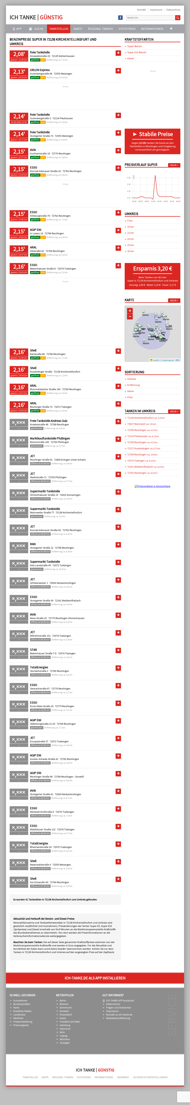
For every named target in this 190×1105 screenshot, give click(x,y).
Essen (63, 1018)
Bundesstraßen (21, 1004)
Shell (33, 350)
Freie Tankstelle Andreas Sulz (48, 421)
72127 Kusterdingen (143, 448)
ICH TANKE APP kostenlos (120, 1000)
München (65, 1039)
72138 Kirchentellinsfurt (67, 371)
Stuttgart (65, 1043)
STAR (33, 650)
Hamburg (65, 1025)
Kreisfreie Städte (22, 1011)
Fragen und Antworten (118, 1007)
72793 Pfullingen (60, 442)
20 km (130, 239)
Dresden (64, 1011)
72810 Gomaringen (70, 495)
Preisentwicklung (22, 1021)
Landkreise (19, 1014)
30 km (130, 251)
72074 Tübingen (67, 653)
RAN (33, 544)
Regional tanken (100, 29)
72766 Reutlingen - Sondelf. (69, 776)
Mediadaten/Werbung (118, 1018)
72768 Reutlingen (59, 424)
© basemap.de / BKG (170, 359)
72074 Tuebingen (66, 268)
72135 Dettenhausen (63, 56)
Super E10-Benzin (136, 52)
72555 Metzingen (63, 73)
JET (32, 456)
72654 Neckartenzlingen (63, 583)
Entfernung (133, 385)
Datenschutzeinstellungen (150, 1077)
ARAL (33, 247)
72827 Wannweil (141, 424)
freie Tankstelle (40, 52)
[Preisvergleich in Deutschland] (152, 486)
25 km (130, 245)
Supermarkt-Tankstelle (45, 491)
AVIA (33, 150)
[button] (145, 315)
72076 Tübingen (66, 829)
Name (130, 391)
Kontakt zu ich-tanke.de (119, 1014)
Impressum (156, 9)
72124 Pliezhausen (63, 118)
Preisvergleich (21, 1025)
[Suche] (177, 17)
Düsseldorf (66, 1014)
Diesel (130, 58)
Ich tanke (36, 17)
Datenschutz (173, 9)
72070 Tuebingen (64, 812)
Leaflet (155, 359)
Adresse (131, 379)
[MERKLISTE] (171, 28)
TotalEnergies (39, 667)
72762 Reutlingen (72, 171)
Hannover (65, 1028)
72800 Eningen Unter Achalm (70, 459)
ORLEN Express (40, 70)
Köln (62, 1032)
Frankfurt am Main (70, 1021)
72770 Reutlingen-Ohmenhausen (66, 618)
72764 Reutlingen (55, 251)
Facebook (120, 17)
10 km (130, 227)
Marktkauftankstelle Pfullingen (50, 438)
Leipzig (63, 1036)
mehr (173, 165)
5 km (130, 220)
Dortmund (65, 1007)
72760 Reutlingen (71, 389)
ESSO (33, 168)
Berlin (63, 1000)
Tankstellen (58, 29)
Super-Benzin (134, 46)
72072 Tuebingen (62, 565)
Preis (130, 397)
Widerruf (123, 1077)
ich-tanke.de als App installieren (95, 978)
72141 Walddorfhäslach (68, 600)
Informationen (152, 29)
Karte (78, 29)
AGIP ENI (35, 230)
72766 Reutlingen (54, 233)
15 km (130, 233)
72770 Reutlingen (61, 153)
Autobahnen (20, 1000)
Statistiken (126, 29)
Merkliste (18, 1018)
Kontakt (141, 9)
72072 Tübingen (63, 407)
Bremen (64, 1004)
